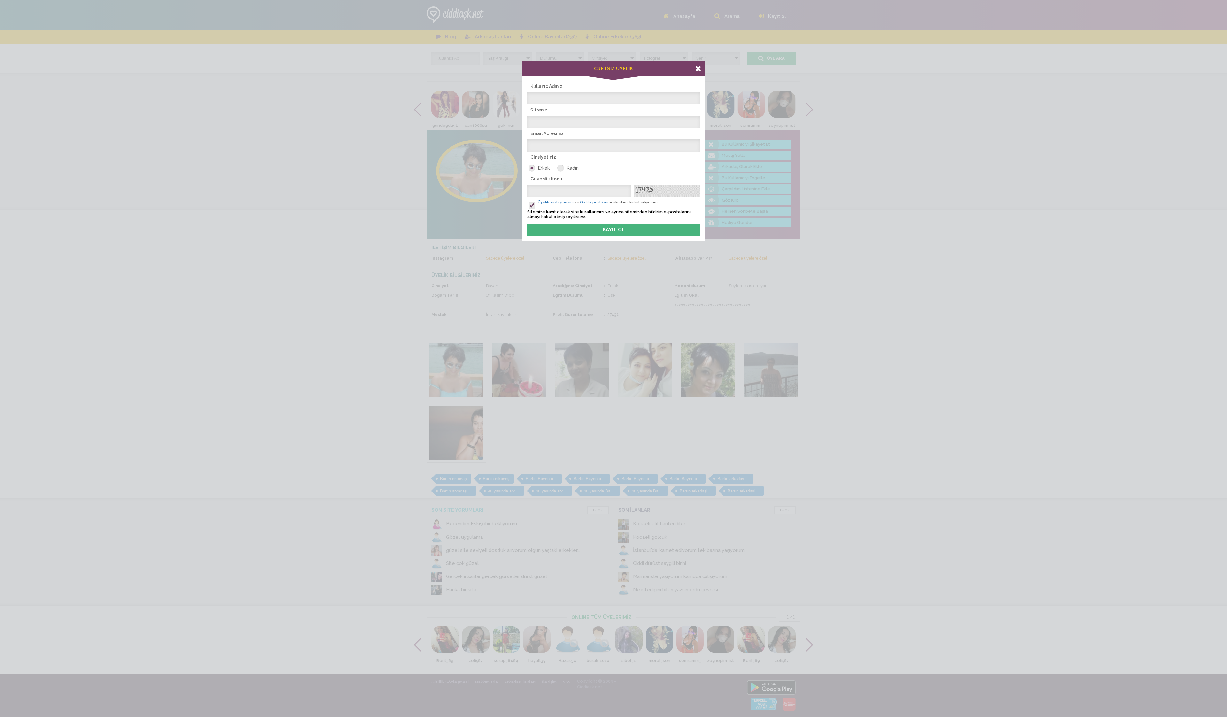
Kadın (573, 168)
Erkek (544, 168)
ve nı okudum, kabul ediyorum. (598, 202)
